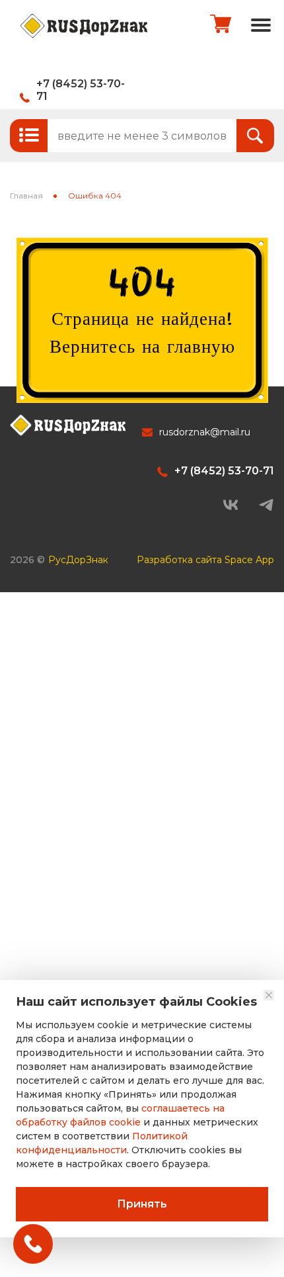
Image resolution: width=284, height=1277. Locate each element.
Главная (26, 195)
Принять (142, 1204)
